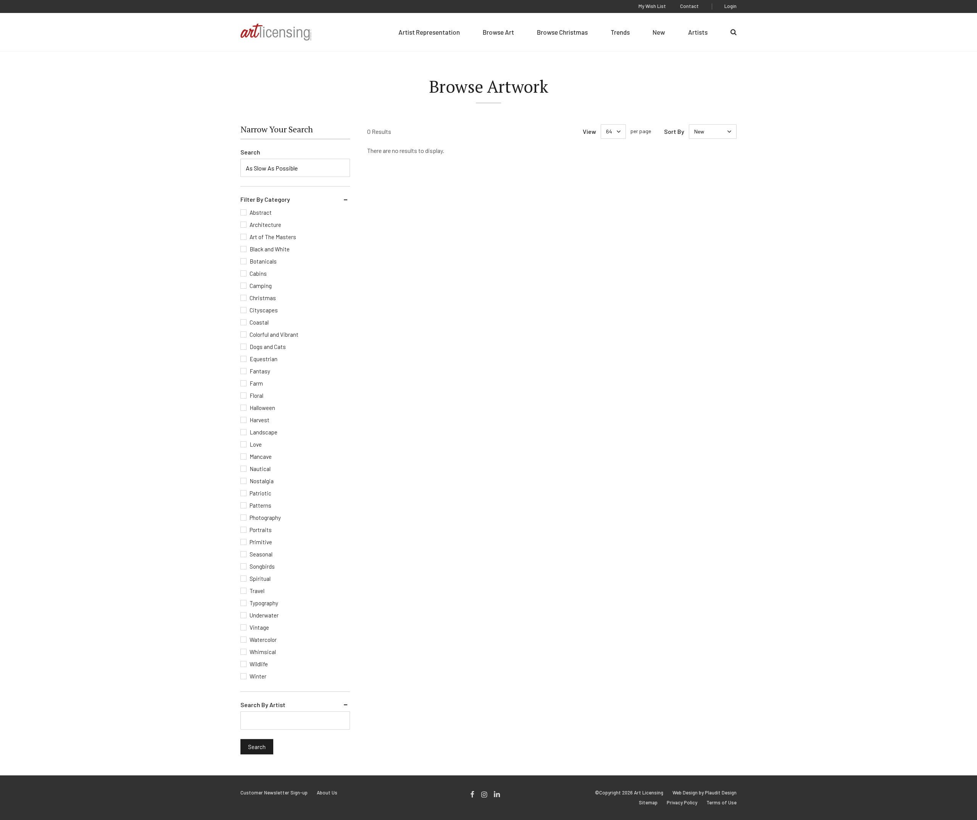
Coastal (259, 322)
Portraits (261, 529)
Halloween (262, 407)
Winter (258, 676)
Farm (256, 383)
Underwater (264, 615)
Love (256, 444)
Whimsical (263, 651)
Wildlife (259, 664)
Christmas (263, 297)
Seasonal (261, 554)
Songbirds (262, 566)
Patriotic (260, 493)
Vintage (259, 627)
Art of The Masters (273, 236)
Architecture (265, 224)
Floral (256, 395)
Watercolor (263, 639)
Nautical (260, 468)
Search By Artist (262, 704)
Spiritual (260, 578)
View (589, 131)
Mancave (261, 456)
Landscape (263, 432)
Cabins (258, 273)
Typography (264, 603)
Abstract (261, 212)
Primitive (261, 542)
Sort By (674, 131)
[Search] (733, 32)
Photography (265, 517)
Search (250, 152)
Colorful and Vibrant (274, 334)
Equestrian (263, 358)
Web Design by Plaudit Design (704, 793)
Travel (257, 590)
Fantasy (260, 371)
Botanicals (263, 261)
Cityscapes (264, 310)
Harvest (259, 419)
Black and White (270, 249)
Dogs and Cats (268, 346)
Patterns (260, 505)
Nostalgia (262, 481)
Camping (261, 285)
